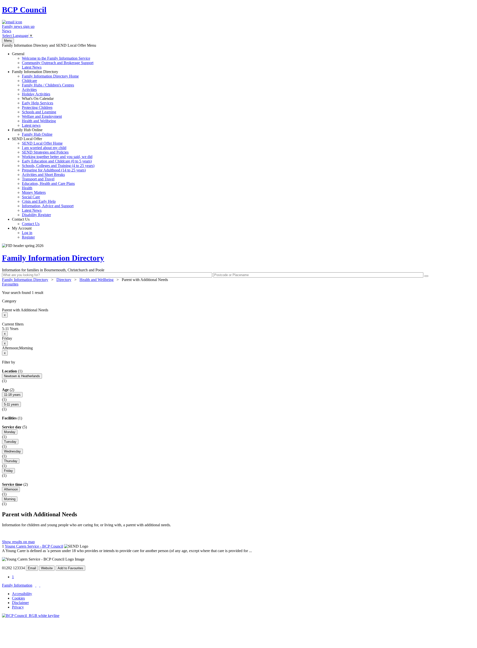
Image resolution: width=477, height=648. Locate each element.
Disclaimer (20, 603)
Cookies (18, 598)
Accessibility (22, 594)
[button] (238, 292)
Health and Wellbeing (39, 121)
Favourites (10, 284)
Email (32, 568)
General (52, 60)
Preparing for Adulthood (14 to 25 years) (54, 170)
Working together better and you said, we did (57, 157)
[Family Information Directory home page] (30, 615)
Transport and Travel (38, 179)
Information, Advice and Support (48, 206)
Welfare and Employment (42, 116)
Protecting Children (37, 107)
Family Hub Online (32, 132)
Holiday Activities (36, 94)
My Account (23, 232)
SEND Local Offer (53, 177)
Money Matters (34, 192)
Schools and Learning (39, 112)
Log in (27, 233)
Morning (9, 499)
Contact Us (26, 221)
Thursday (10, 461)
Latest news (31, 125)
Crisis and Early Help (39, 201)
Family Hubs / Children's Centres (48, 85)
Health (27, 188)
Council (24, 9)
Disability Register (36, 215)
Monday (9, 432)
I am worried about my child (44, 148)
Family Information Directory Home (50, 76)
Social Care (31, 197)
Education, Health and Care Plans (48, 183)
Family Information (17, 585)
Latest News (31, 67)
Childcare (29, 81)
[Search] (426, 276)
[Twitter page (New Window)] (35, 585)
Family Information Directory (45, 98)
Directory (63, 280)
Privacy (18, 607)
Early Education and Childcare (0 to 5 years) (57, 161)
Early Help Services (37, 103)
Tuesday (10, 442)
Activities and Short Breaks (43, 174)
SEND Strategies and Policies (45, 152)
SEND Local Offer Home (42, 143)
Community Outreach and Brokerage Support (57, 63)
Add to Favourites (70, 568)
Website (47, 568)
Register (28, 237)
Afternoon (11, 489)
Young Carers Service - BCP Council (34, 546)
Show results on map (18, 542)
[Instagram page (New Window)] (39, 585)
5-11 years (11, 404)
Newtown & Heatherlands (22, 376)
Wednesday (12, 451)
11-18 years (12, 395)
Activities (29, 89)
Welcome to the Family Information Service (56, 58)
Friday (8, 471)
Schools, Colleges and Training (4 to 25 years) (58, 165)
